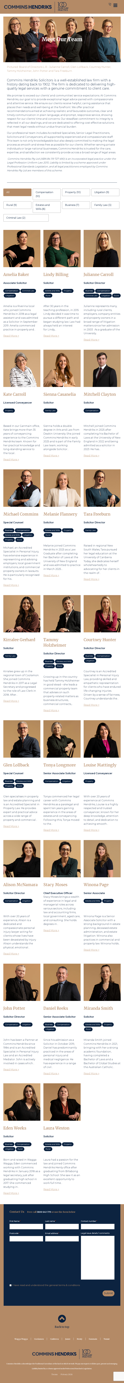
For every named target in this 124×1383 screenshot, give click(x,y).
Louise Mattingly (100, 765)
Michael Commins (20, 514)
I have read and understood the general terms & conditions (46, 1285)
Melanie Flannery (60, 514)
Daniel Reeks (55, 1008)
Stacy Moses (55, 884)
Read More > (11, 335)
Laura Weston (56, 1128)
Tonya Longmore (59, 765)
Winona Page (96, 884)
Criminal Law (28, 290)
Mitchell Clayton (100, 394)
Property (68, 290)
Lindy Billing (56, 274)
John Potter (14, 1008)
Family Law (50, 410)
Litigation (10, 295)
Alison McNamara (20, 884)
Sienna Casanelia (59, 394)
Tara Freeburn (97, 514)
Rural (48, 295)
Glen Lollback (16, 765)
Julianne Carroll (99, 274)
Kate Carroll (14, 394)
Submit (108, 1293)
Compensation (11, 290)
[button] (17, 192)
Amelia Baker (16, 274)
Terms (54, 1374)
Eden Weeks (14, 1128)
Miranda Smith (98, 1008)
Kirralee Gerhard (19, 639)
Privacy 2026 (67, 1374)
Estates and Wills (52, 290)
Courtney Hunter (100, 639)
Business (89, 290)
